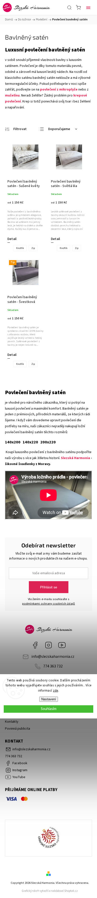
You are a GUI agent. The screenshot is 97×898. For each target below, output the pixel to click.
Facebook (35, 645)
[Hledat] (69, 7)
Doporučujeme (59, 129)
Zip (33, 248)
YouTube (62, 645)
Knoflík (20, 248)
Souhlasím (48, 708)
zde (55, 690)
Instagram (48, 645)
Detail (11, 238)
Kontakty (11, 721)
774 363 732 (53, 666)
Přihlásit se (48, 587)
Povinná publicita (17, 728)
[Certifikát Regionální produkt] (48, 838)
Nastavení (48, 699)
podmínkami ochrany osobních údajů (48, 603)
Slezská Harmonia (75, 458)
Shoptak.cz (71, 891)
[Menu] (88, 7)
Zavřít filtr (16, 129)
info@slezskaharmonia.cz (52, 656)
